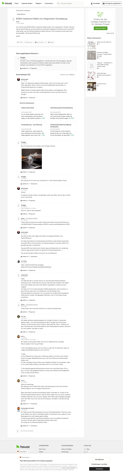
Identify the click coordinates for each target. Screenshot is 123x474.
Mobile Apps (65, 452)
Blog (88, 449)
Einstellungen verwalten (99, 464)
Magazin (38, 3)
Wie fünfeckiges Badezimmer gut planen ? (104, 74)
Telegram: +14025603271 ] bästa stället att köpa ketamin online (104, 64)
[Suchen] (58, 3)
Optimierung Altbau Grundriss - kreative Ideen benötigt (104, 54)
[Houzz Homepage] (7, 3)
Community (48, 3)
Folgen (52, 42)
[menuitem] (17, 3)
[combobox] (70, 3)
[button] (47, 63)
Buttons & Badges (67, 449)
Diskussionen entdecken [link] (23, 10)
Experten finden (27, 3)
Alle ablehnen (99, 459)
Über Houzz (42, 449)
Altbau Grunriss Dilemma (104, 42)
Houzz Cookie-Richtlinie (68, 468)
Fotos (16, 3)
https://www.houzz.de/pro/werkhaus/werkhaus (36, 267)
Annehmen (99, 469)
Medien (41, 452)
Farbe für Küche (101, 84)
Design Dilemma (21, 14)
